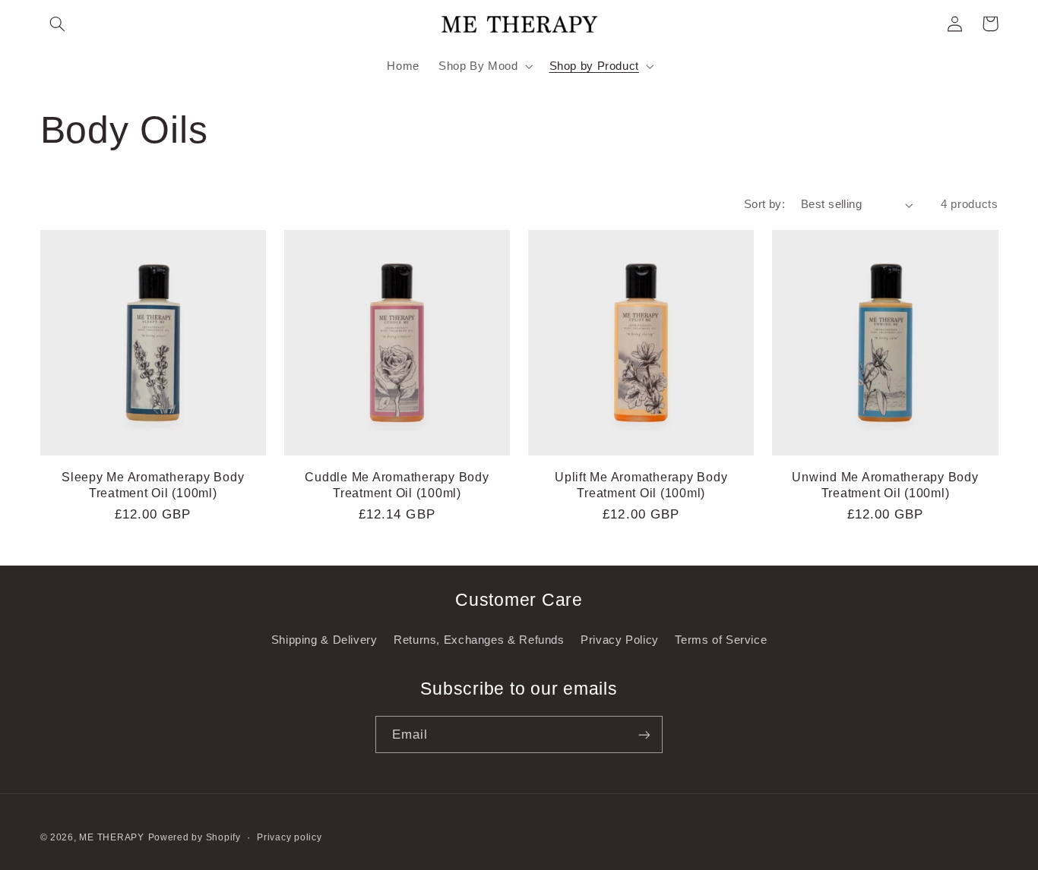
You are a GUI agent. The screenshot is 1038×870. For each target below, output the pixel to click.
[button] (57, 23)
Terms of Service (721, 640)
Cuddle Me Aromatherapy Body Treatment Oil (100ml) (397, 484)
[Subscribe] (644, 734)
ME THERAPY (111, 837)
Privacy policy (289, 837)
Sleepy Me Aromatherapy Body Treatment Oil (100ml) (153, 484)
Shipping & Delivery (324, 640)
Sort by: (764, 204)
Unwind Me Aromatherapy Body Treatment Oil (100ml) (885, 484)
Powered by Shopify (194, 837)
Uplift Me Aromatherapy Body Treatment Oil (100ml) (641, 484)
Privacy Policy (620, 640)
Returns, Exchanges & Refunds (479, 640)
